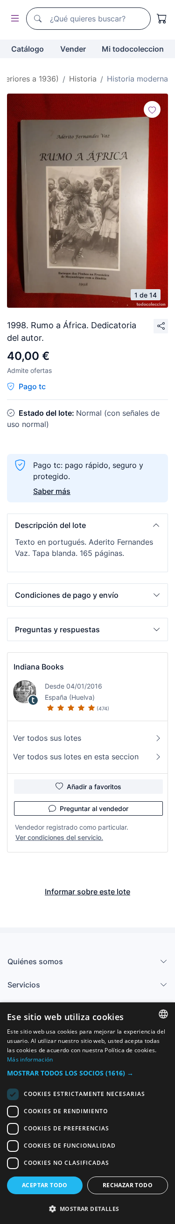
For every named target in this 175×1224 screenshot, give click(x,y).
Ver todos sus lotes (47, 738)
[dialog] (87, 1113)
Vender (73, 49)
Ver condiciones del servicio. (59, 837)
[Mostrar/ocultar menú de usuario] (13, 19)
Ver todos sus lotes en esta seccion (76, 756)
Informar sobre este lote (87, 891)
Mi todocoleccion (133, 49)
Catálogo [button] (27, 49)
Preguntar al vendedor (94, 808)
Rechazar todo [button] (128, 1185)
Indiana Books (39, 666)
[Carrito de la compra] (162, 19)
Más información (30, 1059)
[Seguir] (152, 109)
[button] (87, 525)
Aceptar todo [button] (45, 1185)
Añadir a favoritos (94, 787)
